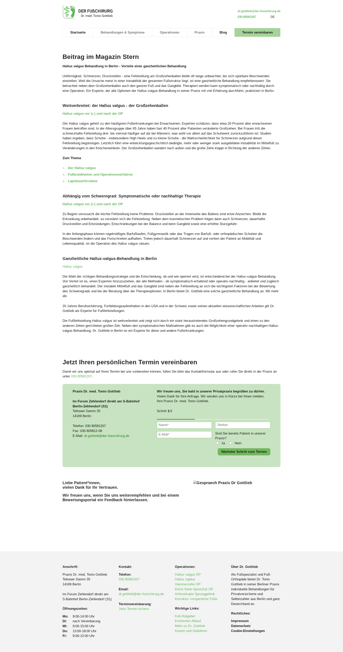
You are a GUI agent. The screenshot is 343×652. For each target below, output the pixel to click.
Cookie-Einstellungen (248, 631)
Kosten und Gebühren (191, 631)
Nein (238, 443)
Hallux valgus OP (188, 574)
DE (273, 16)
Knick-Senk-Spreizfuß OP (194, 589)
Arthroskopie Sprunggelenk (195, 594)
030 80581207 (246, 16)
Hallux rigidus (185, 579)
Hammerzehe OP (187, 584)
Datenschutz (241, 626)
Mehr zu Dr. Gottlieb (190, 626)
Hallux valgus (73, 266)
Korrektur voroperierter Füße (196, 599)
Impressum (240, 621)
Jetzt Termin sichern (134, 609)
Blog (223, 32)
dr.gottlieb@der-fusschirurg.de (258, 11)
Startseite (78, 32)
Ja (223, 443)
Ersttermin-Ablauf (188, 621)
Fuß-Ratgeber (185, 616)
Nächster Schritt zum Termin (244, 452)
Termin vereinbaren (257, 32)
